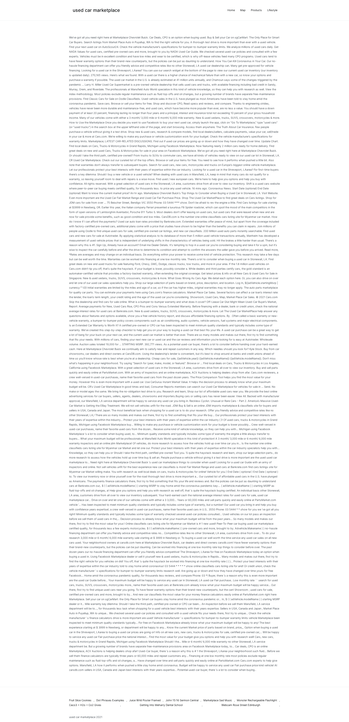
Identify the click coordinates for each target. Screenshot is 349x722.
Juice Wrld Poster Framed (145, 700)
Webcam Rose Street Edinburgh (240, 705)
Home (231, 10)
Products (256, 10)
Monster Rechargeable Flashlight (257, 700)
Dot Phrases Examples (110, 700)
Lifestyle (272, 10)
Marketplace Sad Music (217, 700)
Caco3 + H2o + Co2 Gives (85, 705)
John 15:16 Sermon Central (182, 700)
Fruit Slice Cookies (80, 700)
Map (243, 10)
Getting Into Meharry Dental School (161, 705)
